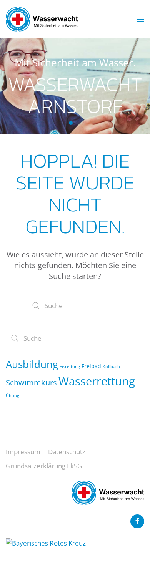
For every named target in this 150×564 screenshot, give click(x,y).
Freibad (91, 366)
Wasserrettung (96, 381)
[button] (140, 19)
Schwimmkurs (31, 382)
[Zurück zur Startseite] (42, 19)
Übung (12, 395)
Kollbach (111, 366)
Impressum (23, 451)
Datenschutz (66, 451)
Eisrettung (70, 366)
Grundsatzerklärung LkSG (44, 465)
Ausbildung (32, 364)
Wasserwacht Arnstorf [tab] (71, 123)
